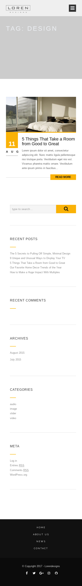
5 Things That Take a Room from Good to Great (48, 141)
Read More (63, 177)
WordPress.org (18, 474)
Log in (13, 460)
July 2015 (15, 359)
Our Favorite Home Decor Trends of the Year (36, 267)
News (41, 541)
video (13, 418)
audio (13, 404)
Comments (19, 470)
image (13, 408)
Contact (41, 548)
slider (13, 413)
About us (41, 534)
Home (41, 527)
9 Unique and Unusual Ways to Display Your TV (37, 258)
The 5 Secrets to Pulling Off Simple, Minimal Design (40, 253)
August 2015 (17, 352)
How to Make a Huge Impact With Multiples (35, 272)
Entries (17, 465)
